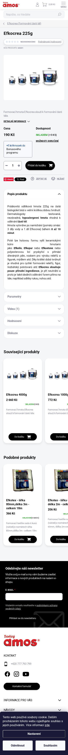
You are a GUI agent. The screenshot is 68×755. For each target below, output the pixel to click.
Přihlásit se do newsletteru (22, 618)
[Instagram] (16, 673)
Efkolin (18, 248)
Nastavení (34, 733)
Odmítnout (17, 745)
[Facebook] (7, 673)
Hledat (59, 14)
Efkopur (28, 248)
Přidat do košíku (37, 165)
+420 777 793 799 (21, 663)
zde (47, 725)
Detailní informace (15, 121)
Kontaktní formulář (22, 686)
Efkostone (47, 248)
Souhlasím (50, 745)
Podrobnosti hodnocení (49, 41)
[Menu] (63, 4)
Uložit (10, 179)
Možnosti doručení (47, 141)
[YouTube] (26, 673)
